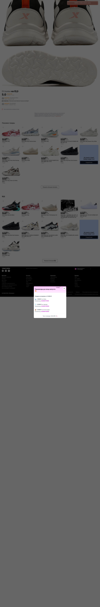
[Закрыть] (64, 288)
